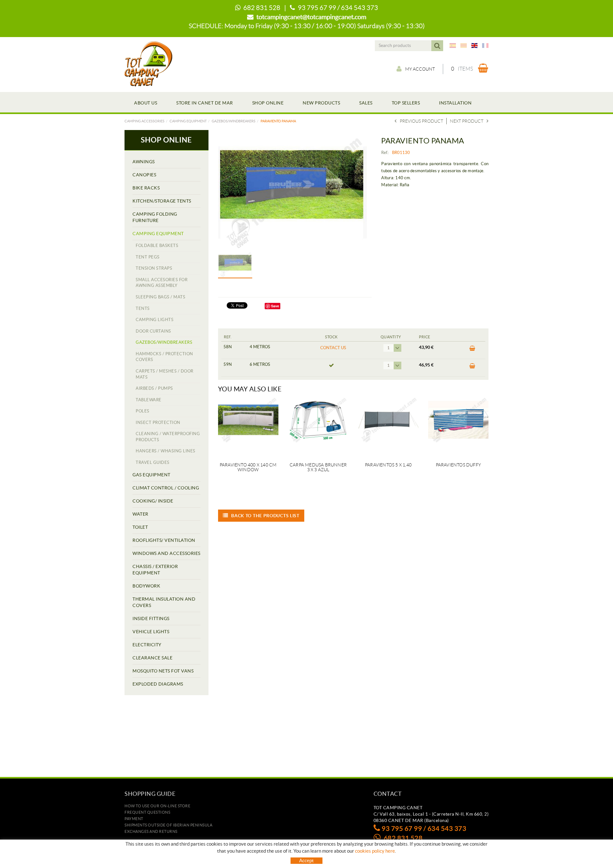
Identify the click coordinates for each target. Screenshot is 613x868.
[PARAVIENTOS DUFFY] (458, 426)
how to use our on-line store (157, 806)
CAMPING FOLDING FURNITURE (154, 217)
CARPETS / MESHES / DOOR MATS (164, 374)
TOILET (140, 527)
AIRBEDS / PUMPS (154, 388)
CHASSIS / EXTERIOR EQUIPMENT (155, 569)
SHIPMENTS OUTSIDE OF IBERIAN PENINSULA (168, 825)
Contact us (333, 347)
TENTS (143, 308)
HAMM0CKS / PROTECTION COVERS (164, 356)
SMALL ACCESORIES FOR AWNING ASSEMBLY (161, 282)
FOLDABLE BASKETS (157, 245)
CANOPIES (144, 174)
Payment (134, 819)
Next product (466, 121)
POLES (142, 411)
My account (420, 69)
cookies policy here (375, 851)
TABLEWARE (149, 399)
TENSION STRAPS (154, 268)
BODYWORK (146, 585)
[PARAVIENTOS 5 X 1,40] (388, 426)
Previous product (421, 121)
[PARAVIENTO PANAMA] (292, 192)
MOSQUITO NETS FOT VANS (162, 670)
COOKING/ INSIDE (152, 500)
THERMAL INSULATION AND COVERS (163, 602)
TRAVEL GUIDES (153, 462)
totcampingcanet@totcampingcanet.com (311, 16)
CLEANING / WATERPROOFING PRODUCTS (168, 436)
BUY (470, 350)
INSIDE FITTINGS (151, 618)
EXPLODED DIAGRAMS (157, 684)
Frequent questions (147, 812)
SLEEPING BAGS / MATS (160, 297)
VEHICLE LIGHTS (150, 631)
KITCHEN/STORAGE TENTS (161, 201)
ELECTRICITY (147, 644)
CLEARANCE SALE (152, 657)
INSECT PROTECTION (158, 422)
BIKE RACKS (146, 187)
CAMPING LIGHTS (154, 319)
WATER (140, 514)
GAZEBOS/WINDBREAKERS (233, 121)
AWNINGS (143, 161)
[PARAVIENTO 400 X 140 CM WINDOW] (248, 426)
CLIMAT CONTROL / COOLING (165, 487)
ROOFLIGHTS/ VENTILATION (163, 540)
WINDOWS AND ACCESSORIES (166, 553)
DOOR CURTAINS (153, 331)
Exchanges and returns (151, 831)
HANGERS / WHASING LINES (165, 451)
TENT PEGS (148, 257)
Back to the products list (265, 515)
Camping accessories (144, 121)
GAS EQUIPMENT (151, 474)
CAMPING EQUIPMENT (188, 121)
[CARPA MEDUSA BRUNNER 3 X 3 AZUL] (318, 426)
